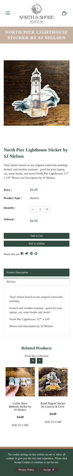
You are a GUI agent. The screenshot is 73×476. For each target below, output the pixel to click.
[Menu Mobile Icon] (8, 13)
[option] (36, 93)
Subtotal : (9, 219)
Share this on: (12, 254)
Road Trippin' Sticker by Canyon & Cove (53, 405)
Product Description (17, 272)
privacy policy (26, 469)
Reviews (11, 281)
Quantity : (10, 207)
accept (48, 469)
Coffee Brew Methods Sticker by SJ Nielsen (20, 406)
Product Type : (13, 198)
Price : (8, 189)
